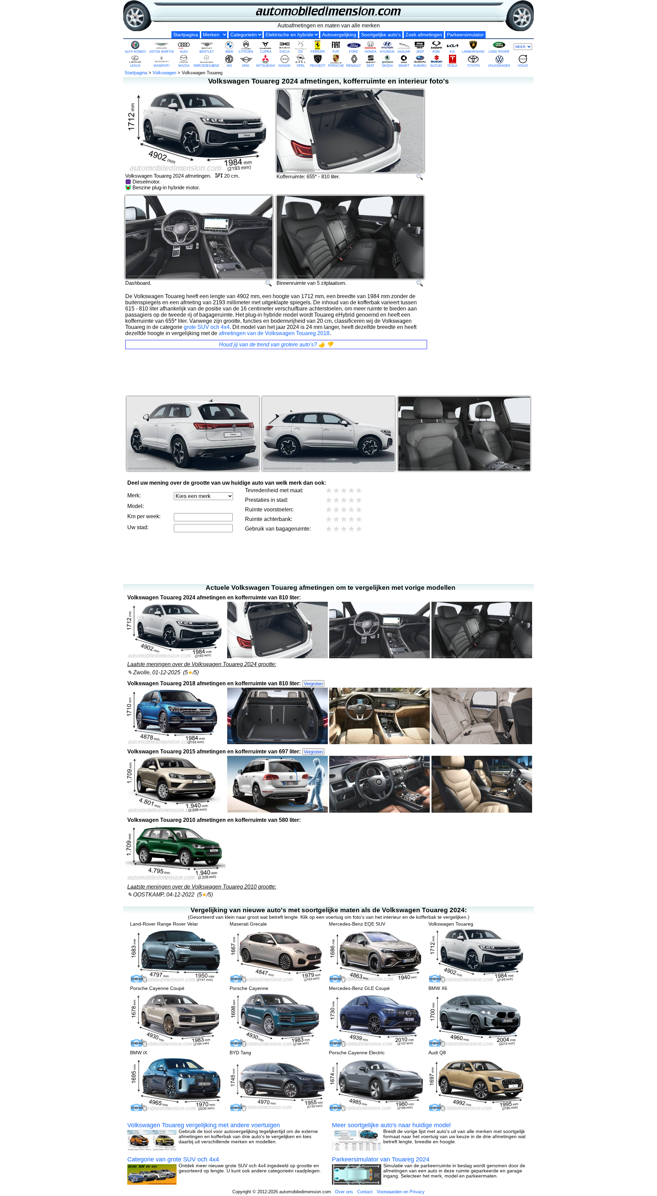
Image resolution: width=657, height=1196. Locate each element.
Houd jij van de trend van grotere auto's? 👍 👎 (276, 344)
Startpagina (185, 34)
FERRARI (318, 51)
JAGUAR (403, 51)
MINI (245, 65)
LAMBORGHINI (473, 51)
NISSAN (285, 65)
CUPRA (265, 51)
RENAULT (353, 65)
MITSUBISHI (265, 65)
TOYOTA (473, 65)
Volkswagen (164, 72)
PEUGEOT (317, 65)
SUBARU (420, 65)
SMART (404, 65)
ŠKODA (387, 65)
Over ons (344, 1191)
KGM (436, 51)
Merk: (134, 495)
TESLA (452, 65)
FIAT (336, 51)
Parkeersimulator (465, 34)
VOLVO (523, 65)
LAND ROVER (499, 51)
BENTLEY (206, 51)
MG (229, 65)
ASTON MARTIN (161, 51)
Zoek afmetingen (423, 34)
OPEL (301, 65)
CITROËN (246, 51)
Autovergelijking (339, 34)
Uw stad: (138, 527)
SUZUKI (436, 65)
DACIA (284, 51)
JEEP (420, 51)
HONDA (370, 51)
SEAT (370, 65)
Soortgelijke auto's (381, 34)
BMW (229, 51)
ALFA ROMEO (135, 51)
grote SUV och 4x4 (207, 327)
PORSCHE (336, 65)
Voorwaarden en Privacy (401, 1191)
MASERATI (162, 65)
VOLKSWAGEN (499, 65)
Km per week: (143, 516)
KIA (452, 51)
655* (312, 176)
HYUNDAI (387, 51)
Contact (365, 1191)
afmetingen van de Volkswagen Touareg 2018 (274, 333)
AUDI (184, 51)
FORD (353, 51)
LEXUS (135, 65)
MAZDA (184, 65)
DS (300, 51)
